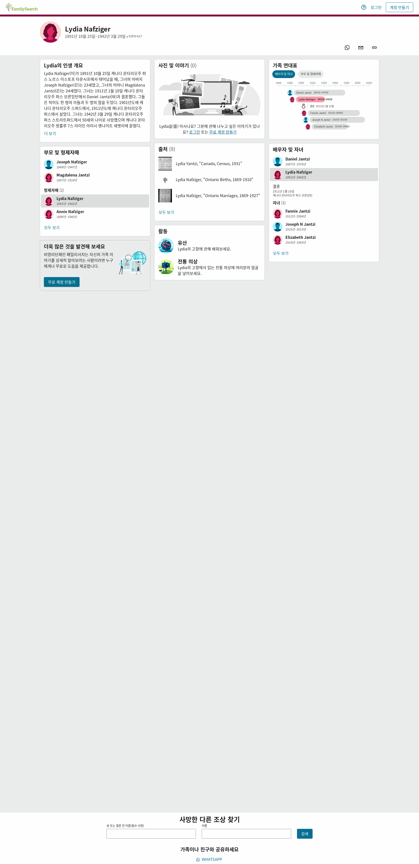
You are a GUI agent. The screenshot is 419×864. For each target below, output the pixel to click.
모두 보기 (52, 227)
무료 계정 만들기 (61, 282)
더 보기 (50, 133)
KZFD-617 (135, 36)
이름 (204, 826)
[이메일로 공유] (361, 47)
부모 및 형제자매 (311, 74)
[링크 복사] (374, 47)
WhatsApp (212, 859)
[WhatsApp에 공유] (347, 47)
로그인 (376, 7)
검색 (304, 834)
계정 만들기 (399, 7)
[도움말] (364, 7)
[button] (95, 164)
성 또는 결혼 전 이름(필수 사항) (125, 826)
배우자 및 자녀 (283, 74)
